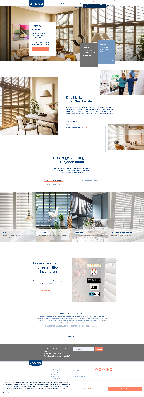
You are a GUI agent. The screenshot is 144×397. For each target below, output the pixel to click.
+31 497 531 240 (89, 1)
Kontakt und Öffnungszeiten (79, 376)
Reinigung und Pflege (55, 371)
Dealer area (99, 1)
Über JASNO (75, 373)
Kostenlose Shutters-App (56, 373)
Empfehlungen (79, 7)
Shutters (63, 4)
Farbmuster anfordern (55, 378)
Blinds (95, 317)
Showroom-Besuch (55, 380)
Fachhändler (110, 6)
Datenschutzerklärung (7, 395)
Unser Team (75, 374)
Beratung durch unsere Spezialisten (94, 5)
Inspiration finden (46, 290)
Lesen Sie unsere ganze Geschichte (75, 128)
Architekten (75, 369)
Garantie (53, 374)
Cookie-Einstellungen (90, 389)
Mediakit (105, 1)
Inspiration (80, 4)
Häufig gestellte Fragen (56, 369)
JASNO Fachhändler (39, 49)
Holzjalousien (71, 4)
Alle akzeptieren (125, 389)
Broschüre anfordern (55, 376)
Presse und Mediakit (77, 371)
